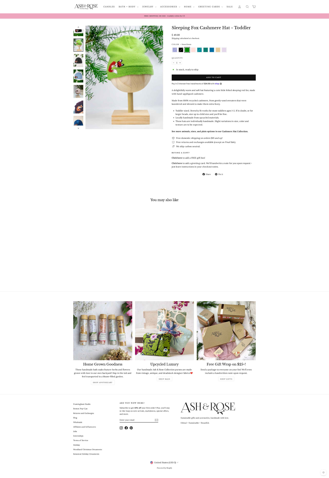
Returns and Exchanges (83, 413)
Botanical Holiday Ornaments (86, 454)
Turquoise (199, 49)
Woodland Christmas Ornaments (87, 449)
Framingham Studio (82, 404)
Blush (193, 49)
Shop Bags (164, 379)
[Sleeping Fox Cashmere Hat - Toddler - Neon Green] (88, 276)
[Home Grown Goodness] (102, 330)
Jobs (75, 431)
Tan (218, 49)
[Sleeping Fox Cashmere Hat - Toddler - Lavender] (81, 276)
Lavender (174, 49)
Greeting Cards (209, 6)
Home (188, 6)
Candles (109, 6)
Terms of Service (80, 440)
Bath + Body (127, 6)
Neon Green (187, 49)
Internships (78, 436)
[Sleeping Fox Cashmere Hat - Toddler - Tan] (105, 276)
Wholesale (77, 422)
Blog (75, 418)
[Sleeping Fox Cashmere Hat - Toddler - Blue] (102, 276)
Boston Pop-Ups (80, 408)
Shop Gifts (226, 379)
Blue (211, 49)
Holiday (76, 445)
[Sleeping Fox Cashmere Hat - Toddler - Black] (84, 276)
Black (181, 49)
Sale (230, 6)
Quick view (95, 263)
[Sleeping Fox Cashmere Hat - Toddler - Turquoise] (95, 276)
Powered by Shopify (164, 468)
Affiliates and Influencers (84, 427)
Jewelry (148, 6)
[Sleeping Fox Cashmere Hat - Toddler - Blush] (91, 276)
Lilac (224, 49)
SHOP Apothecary (103, 382)
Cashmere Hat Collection (235, 131)
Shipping (175, 38)
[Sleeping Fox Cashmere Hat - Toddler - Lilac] (109, 276)
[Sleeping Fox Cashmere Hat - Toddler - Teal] (98, 276)
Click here (177, 163)
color (181, 44)
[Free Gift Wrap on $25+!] (226, 330)
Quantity (177, 58)
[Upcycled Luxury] (164, 330)
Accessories (169, 6)
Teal (205, 49)
